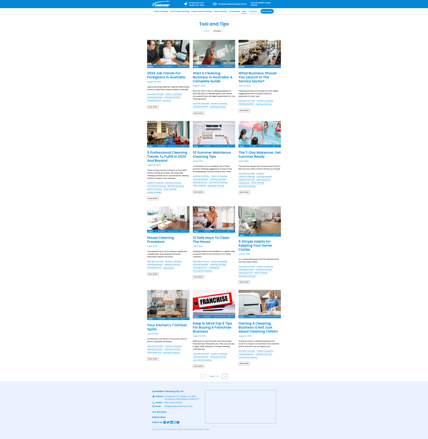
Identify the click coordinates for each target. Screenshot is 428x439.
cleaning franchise (172, 97)
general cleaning (154, 189)
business (260, 173)
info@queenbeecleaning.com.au (232, 4)
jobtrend (167, 100)
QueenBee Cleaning (170, 429)
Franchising (235, 11)
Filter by (207, 31)
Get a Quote (267, 11)
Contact (253, 11)
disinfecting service (175, 186)
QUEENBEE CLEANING (203, 429)
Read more (152, 107)
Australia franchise (155, 94)
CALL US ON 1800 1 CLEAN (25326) (261, 4)
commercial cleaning (156, 186)
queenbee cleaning (215, 185)
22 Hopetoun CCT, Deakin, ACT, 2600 (196, 4)
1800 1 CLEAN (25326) (173, 402)
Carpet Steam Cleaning (201, 11)
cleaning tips (244, 183)
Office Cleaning (161, 11)
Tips (244, 11)
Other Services (220, 11)
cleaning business (155, 97)
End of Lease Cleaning (179, 11)
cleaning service (154, 100)
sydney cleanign (154, 192)
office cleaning (169, 189)
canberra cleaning (173, 94)
